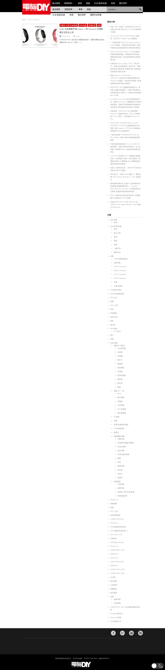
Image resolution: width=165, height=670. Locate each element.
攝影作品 (117, 252)
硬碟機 (120, 364)
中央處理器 (122, 348)
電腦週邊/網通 (119, 436)
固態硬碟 (121, 368)
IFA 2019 (113, 298)
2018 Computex (120, 278)
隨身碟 (120, 478)
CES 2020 (114, 305)
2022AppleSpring (117, 542)
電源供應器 (122, 375)
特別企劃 (113, 220)
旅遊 (115, 241)
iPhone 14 (114, 546)
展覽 (115, 282)
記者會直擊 (118, 286)
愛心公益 (117, 233)
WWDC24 (114, 566)
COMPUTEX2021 (117, 519)
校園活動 (117, 263)
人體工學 (117, 248)
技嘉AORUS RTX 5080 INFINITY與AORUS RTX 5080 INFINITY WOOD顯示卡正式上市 (125, 204)
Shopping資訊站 (116, 614)
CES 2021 (114, 511)
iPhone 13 (114, 523)
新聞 (113, 3)
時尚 (112, 309)
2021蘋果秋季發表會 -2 (119, 531)
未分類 (112, 577)
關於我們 (123, 3)
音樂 (115, 237)
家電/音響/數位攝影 (121, 425)
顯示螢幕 (121, 397)
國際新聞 (117, 599)
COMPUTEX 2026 (117, 573)
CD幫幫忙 (114, 585)
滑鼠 (119, 462)
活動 (112, 256)
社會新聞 (117, 603)
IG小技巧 (117, 331)
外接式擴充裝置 (123, 454)
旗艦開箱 (113, 503)
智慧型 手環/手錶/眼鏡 (68, 25)
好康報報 (113, 313)
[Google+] (122, 633)
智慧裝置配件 (123, 496)
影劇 (115, 244)
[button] (157, 666)
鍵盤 (119, 458)
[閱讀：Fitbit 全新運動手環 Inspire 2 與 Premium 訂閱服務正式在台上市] (40, 35)
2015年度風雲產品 (117, 294)
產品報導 (56, 3)
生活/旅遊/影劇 (100, 3)
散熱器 (120, 379)
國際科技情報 (96, 15)
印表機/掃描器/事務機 (126, 443)
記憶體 (120, 356)
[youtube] (131, 633)
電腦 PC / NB (119, 391)
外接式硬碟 (122, 447)
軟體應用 (113, 589)
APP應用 (113, 329)
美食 (115, 229)
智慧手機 (121, 488)
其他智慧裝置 (115, 515)
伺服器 (120, 401)
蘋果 (80, 3)
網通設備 (121, 466)
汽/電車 (117, 417)
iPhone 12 (114, 500)
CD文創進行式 (115, 621)
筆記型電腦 (122, 413)
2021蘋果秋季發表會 (118, 527)
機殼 (119, 387)
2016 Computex (120, 270)
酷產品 (116, 432)
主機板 (120, 352)
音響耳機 (121, 439)
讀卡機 (120, 470)
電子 (112, 335)
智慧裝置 (68, 3)
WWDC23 (114, 554)
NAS (119, 393)
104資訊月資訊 (116, 290)
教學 (115, 222)
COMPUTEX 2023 (117, 550)
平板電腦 (121, 405)
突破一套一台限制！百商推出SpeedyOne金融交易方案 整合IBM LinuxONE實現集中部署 (125, 29)
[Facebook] (113, 633)
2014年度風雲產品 (121, 259)
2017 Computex (120, 274)
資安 (112, 321)
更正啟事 (113, 581)
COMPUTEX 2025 (117, 569)
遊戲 (88, 3)
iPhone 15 (114, 558)
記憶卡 (120, 474)
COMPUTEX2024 (117, 562)
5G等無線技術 (119, 428)
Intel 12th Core (116, 535)
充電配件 (113, 538)
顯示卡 (120, 360)
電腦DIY (36, 7)
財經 (112, 339)
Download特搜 (115, 617)
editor (78, 36)
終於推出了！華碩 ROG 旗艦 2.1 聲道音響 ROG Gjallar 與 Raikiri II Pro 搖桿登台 (125, 177)
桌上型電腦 (122, 409)
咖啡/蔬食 (114, 317)
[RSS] (140, 633)
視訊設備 (121, 450)
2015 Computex (120, 267)
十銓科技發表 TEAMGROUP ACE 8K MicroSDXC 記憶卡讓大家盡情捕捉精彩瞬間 (125, 137)
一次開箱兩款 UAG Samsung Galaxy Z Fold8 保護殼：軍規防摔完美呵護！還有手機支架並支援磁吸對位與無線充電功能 (125, 45)
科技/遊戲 (83, 25)
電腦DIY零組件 (119, 346)
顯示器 (112, 325)
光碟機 (120, 371)
